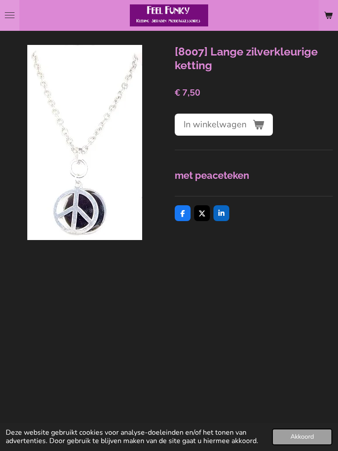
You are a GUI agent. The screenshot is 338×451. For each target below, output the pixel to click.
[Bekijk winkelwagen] (328, 15)
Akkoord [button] (302, 436)
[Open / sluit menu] (9, 15)
